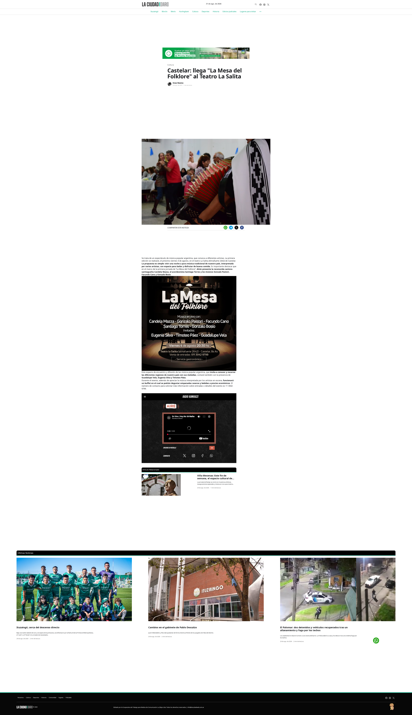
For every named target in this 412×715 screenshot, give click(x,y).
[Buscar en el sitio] (256, 4)
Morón (164, 11)
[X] (236, 227)
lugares (61, 697)
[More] (260, 11)
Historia (216, 11)
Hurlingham (184, 11)
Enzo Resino (178, 83)
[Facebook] (242, 227)
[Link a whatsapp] (376, 640)
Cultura (195, 11)
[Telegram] (231, 227)
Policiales (68, 697)
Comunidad (52, 697)
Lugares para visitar (248, 11)
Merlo (173, 11)
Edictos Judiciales (229, 11)
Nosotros (21, 697)
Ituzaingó (154, 11)
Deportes (205, 11)
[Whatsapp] (225, 227)
